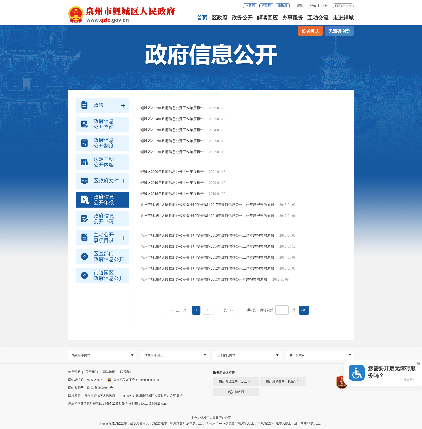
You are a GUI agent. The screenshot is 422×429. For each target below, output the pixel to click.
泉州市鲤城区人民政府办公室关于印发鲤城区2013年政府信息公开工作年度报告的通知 (207, 257)
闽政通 (239, 392)
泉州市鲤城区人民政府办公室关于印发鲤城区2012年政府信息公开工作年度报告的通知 (207, 268)
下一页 (224, 310)
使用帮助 (74, 372)
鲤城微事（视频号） (286, 381)
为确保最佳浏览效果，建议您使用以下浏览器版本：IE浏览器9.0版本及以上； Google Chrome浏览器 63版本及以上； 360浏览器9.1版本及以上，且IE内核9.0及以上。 (211, 423)
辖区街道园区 (153, 355)
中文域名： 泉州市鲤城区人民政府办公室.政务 (151, 395)
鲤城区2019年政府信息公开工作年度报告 (172, 182)
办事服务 (292, 17)
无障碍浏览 (339, 31)
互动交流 (318, 17)
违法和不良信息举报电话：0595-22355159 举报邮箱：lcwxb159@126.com (117, 403)
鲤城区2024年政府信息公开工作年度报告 (172, 119)
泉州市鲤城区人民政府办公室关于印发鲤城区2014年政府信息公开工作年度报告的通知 (207, 246)
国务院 (250, 5)
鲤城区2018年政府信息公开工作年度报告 (172, 193)
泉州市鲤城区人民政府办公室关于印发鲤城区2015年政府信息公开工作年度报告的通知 (207, 235)
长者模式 (310, 31)
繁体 (300, 5)
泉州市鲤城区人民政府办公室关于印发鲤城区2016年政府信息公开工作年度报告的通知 (207, 215)
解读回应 (267, 17)
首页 (202, 17)
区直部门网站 (226, 355)
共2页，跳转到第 (260, 310)
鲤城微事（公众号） (239, 381)
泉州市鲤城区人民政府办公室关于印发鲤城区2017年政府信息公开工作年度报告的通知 (207, 204)
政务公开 (242, 17)
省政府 (266, 5)
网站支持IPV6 (343, 5)
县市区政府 (297, 355)
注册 (324, 5)
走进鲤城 (343, 17)
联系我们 (126, 372)
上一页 (178, 310)
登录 (313, 5)
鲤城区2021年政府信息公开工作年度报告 (172, 152)
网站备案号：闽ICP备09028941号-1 (92, 387)
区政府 (219, 17)
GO (304, 310)
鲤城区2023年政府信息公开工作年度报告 (172, 130)
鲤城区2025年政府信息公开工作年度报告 (172, 108)
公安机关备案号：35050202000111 (136, 380)
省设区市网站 (81, 355)
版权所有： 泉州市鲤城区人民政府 (91, 395)
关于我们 (91, 372)
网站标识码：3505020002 (85, 380)
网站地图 (109, 372)
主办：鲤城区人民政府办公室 (211, 417)
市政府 (282, 5)
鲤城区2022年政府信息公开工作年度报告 (172, 141)
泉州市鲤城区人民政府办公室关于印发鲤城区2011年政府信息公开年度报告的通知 (203, 279)
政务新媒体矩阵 (224, 372)
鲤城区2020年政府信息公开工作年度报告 (172, 171)
